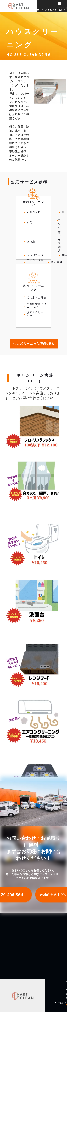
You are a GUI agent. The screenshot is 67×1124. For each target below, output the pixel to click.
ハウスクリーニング (55, 10)
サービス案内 (32, 10)
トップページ (13, 10)
